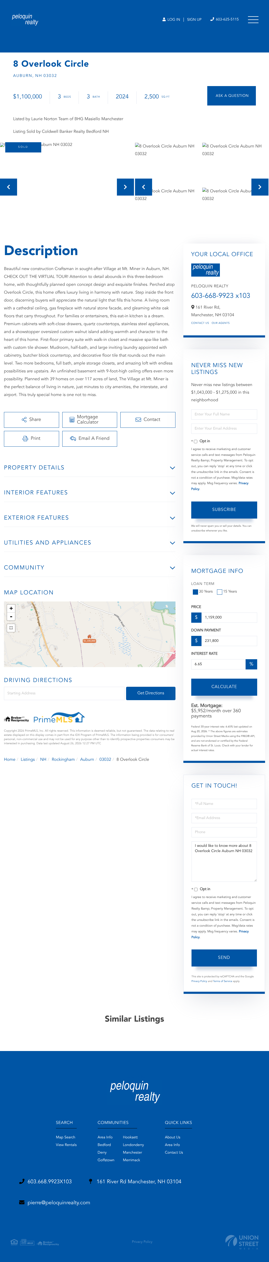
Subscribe (224, 510)
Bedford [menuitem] (104, 1145)
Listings (28, 760)
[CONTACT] (231, 95)
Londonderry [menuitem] (133, 1145)
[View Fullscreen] (11, 628)
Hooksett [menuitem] (130, 1137)
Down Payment (206, 630)
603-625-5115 (227, 20)
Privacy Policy (199, 981)
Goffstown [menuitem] (106, 1160)
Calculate (224, 687)
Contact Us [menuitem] (174, 1153)
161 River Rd (138, 1182)
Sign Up (194, 20)
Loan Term (203, 584)
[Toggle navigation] (253, 19)
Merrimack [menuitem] (131, 1160)
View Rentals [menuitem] (66, 1145)
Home (9, 760)
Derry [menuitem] (102, 1153)
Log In (173, 20)
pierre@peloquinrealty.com (59, 1203)
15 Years (230, 592)
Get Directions (150, 693)
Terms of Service (222, 981)
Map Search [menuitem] (65, 1137)
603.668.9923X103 (50, 1182)
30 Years (206, 592)
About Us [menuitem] (172, 1137)
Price (196, 607)
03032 (105, 760)
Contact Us (200, 323)
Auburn (87, 760)
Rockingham (63, 760)
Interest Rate (204, 654)
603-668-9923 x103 (220, 296)
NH (43, 760)
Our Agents (221, 323)
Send (224, 958)
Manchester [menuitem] (132, 1153)
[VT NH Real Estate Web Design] (241, 1242)
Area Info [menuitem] (105, 1137)
